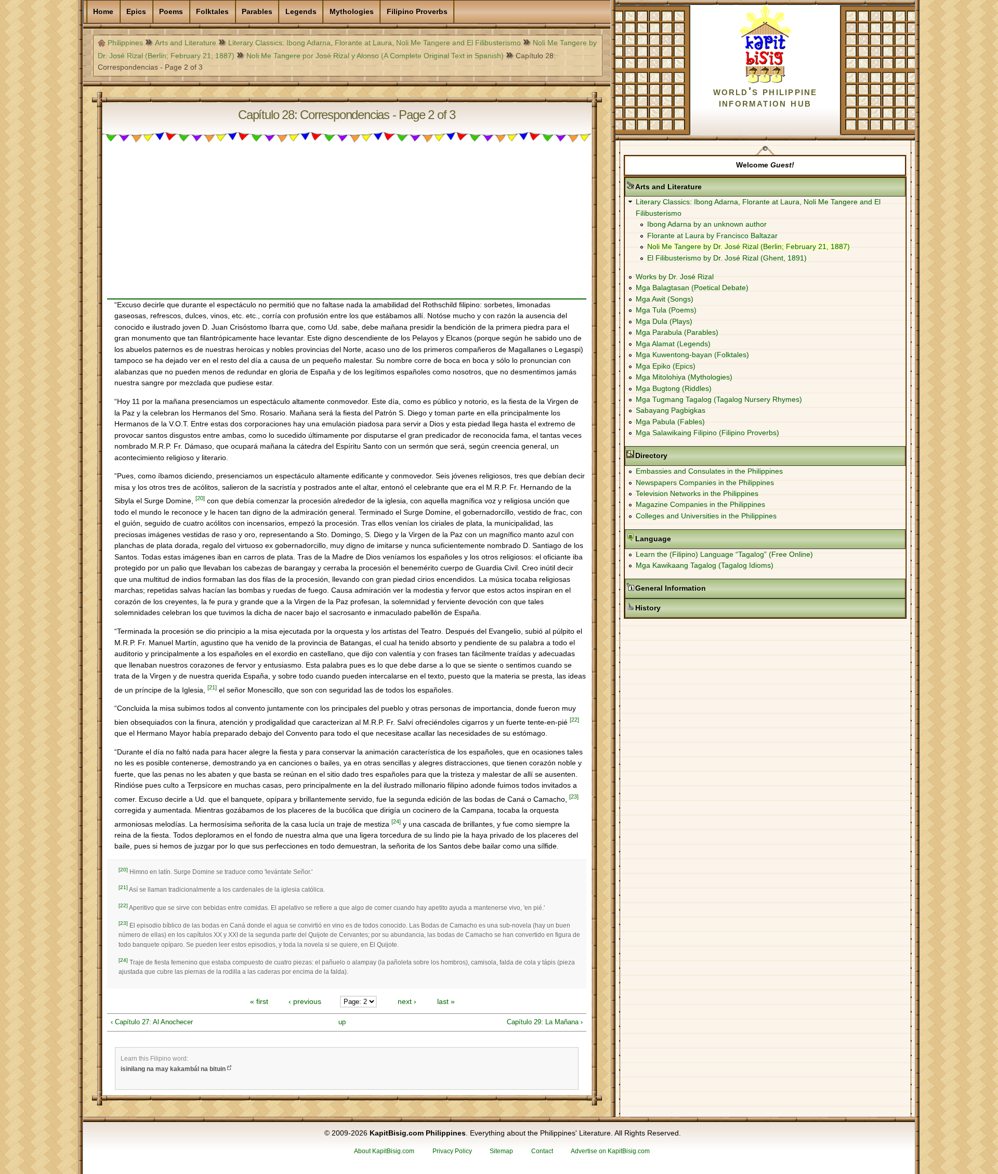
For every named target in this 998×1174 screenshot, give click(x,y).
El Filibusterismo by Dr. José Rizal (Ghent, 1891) (727, 258)
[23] (574, 796)
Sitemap (501, 1151)
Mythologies (352, 11)
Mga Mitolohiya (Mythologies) (684, 377)
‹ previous (304, 1001)
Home (103, 11)
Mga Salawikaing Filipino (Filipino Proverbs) (707, 432)
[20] (200, 498)
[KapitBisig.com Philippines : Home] (765, 81)
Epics (136, 11)
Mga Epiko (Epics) (665, 366)
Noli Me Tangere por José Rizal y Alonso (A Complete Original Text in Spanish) (375, 55)
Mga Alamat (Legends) (673, 344)
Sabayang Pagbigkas (670, 410)
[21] (212, 687)
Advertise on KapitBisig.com (610, 1151)
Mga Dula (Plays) (664, 321)
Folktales (212, 11)
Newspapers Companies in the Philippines (705, 482)
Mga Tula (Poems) (666, 310)
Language (686, 538)
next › (407, 1001)
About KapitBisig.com (384, 1151)
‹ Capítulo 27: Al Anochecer (152, 1022)
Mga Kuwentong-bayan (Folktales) (692, 354)
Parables (257, 11)
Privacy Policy (452, 1151)
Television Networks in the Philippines (697, 493)
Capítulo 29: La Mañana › (545, 1022)
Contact (542, 1151)
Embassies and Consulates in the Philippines (709, 471)
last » (446, 1001)
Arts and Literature (185, 42)
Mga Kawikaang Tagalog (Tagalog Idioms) (704, 565)
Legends (301, 11)
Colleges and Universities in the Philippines (706, 516)
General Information (703, 588)
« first (259, 1001)
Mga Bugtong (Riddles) (674, 388)
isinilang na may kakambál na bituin (173, 1069)
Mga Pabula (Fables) (670, 422)
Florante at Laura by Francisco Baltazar (712, 235)
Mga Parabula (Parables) (677, 332)
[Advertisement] (346, 225)
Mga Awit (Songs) (664, 299)
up (342, 1022)
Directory (684, 455)
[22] (574, 719)
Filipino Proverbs (417, 11)
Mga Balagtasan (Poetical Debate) (692, 287)
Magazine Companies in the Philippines (700, 504)
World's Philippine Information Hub (765, 97)
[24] (396, 821)
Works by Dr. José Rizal (675, 276)
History (680, 608)
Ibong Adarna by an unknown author (707, 224)
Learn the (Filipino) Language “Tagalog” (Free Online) (724, 554)
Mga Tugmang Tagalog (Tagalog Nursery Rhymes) (719, 399)
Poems (171, 11)
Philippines (125, 42)
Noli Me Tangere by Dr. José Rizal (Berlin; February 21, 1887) (748, 246)
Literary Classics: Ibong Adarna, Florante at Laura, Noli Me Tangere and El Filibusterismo (374, 42)
